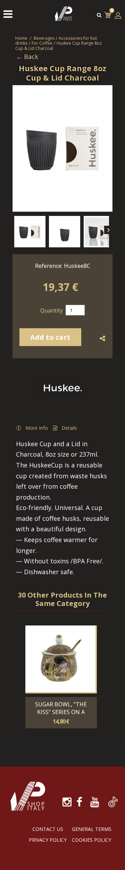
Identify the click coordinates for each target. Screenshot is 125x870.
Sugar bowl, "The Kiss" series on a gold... (61, 711)
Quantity (51, 310)
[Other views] (16, 230)
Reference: (48, 266)
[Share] (102, 338)
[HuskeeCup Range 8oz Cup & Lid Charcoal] (29, 231)
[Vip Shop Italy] (63, 20)
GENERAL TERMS (91, 829)
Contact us (47, 829)
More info (36, 428)
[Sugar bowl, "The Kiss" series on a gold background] (60, 658)
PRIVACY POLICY (48, 840)
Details (69, 428)
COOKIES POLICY (91, 840)
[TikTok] (113, 798)
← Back (27, 57)
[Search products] (99, 15)
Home (21, 38)
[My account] (118, 15)
